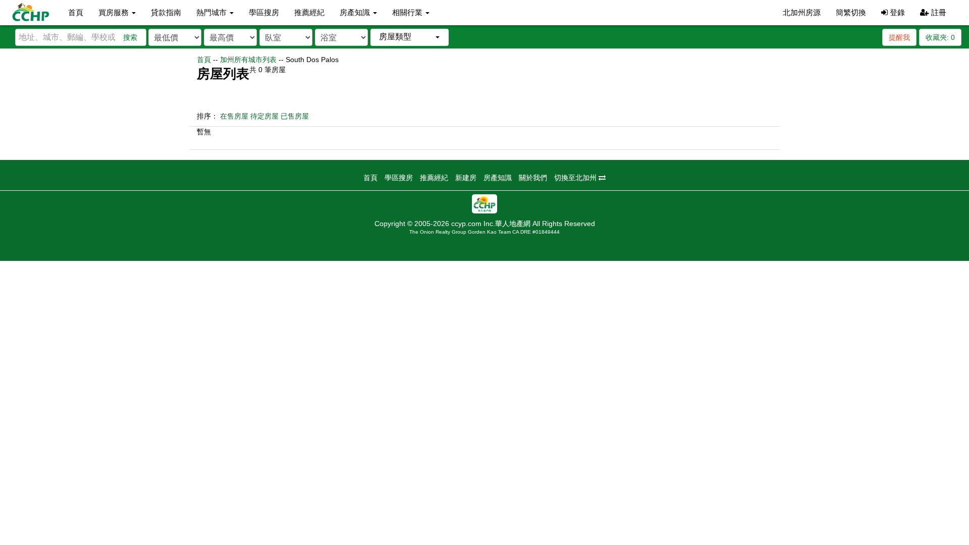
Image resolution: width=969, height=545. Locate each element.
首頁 (75, 12)
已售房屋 (295, 116)
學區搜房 (264, 12)
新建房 (465, 178)
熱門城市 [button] (212, 12)
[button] (409, 37)
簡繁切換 (851, 12)
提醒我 (899, 37)
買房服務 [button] (114, 12)
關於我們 (533, 178)
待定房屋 (264, 116)
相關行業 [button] (408, 12)
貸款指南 (166, 12)
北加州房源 (802, 12)
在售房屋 (234, 116)
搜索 (130, 37)
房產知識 (497, 178)
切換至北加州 (576, 178)
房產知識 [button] (356, 12)
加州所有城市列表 (248, 60)
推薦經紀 (309, 12)
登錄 (896, 12)
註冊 (937, 12)
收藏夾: (940, 37)
